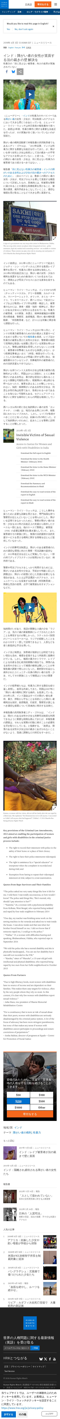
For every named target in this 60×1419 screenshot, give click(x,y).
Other (41, 1107)
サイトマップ (38, 1366)
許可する (8, 1414)
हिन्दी (23, 47)
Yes (8, 29)
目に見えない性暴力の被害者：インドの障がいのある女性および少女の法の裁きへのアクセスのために (29, 172)
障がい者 (10, 119)
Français (18, 47)
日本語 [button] (28, 4)
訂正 (6, 1366)
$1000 (18, 1107)
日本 (19, 11)
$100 (42, 1095)
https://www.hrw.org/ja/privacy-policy (22, 1408)
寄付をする (43, 4)
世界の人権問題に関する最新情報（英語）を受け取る (28, 1340)
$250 (18, 1101)
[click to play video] (30, 94)
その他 (22, 1414)
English (11, 47)
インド (26, 115)
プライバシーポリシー (20, 1366)
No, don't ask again (24, 29)
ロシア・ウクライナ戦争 (37, 11)
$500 (42, 1101)
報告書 (31, 336)
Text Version (9, 1371)
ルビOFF (49, 1414)
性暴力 (37, 1132)
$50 (18, 1095)
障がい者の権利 (22, 1132)
